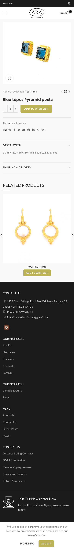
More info (27, 543)
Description (12, 145)
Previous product (62, 91)
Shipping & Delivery (17, 167)
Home (6, 91)
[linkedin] (33, 129)
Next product (69, 91)
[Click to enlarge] (9, 78)
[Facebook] (14, 129)
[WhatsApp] (38, 129)
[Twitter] (18, 129)
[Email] (23, 129)
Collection (18, 91)
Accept (46, 543)
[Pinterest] (28, 129)
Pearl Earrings (37, 266)
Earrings (32, 91)
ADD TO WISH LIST (36, 108)
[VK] (43, 129)
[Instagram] (69, 3)
